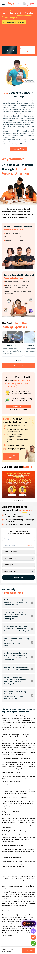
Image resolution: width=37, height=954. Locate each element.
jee (17, 10)
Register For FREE (18, 406)
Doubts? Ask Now (11, 456)
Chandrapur (9, 10)
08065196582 (7, 951)
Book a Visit (18, 366)
